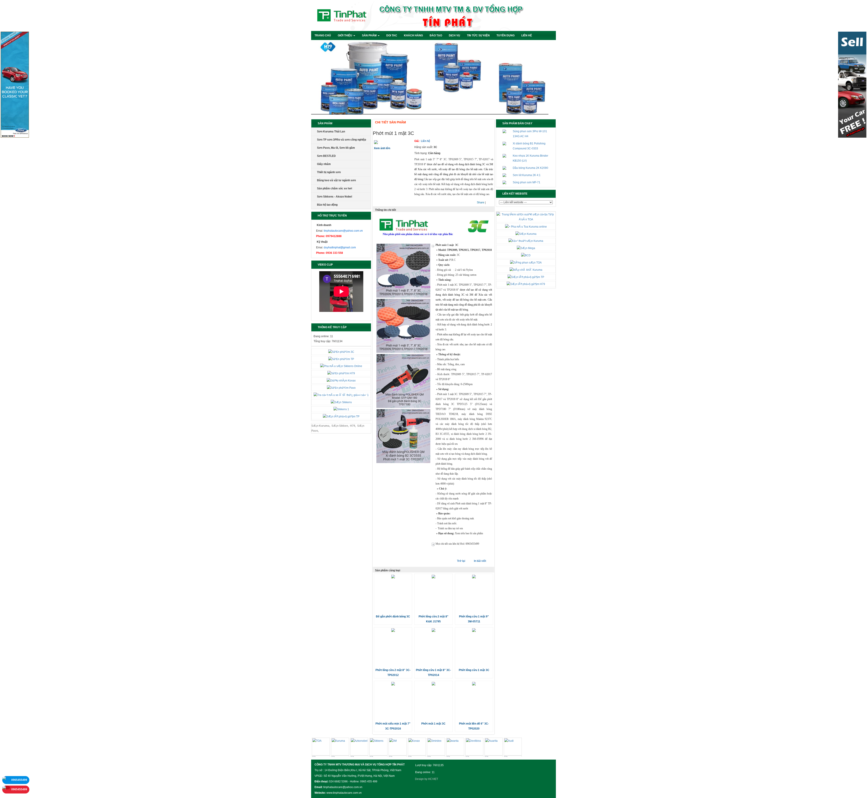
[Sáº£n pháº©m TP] (341, 358)
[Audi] (512, 747)
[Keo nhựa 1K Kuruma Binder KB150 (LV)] (504, 155)
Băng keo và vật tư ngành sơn (336, 180)
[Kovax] (416, 747)
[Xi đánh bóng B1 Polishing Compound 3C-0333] (504, 143)
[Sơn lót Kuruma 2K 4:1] (504, 175)
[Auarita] (493, 747)
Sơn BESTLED (326, 156)
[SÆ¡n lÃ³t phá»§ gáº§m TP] (341, 416)
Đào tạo (436, 35)
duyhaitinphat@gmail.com (340, 247)
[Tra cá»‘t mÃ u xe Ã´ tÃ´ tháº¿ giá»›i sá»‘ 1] (341, 394)
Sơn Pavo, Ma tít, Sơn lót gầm (336, 147)
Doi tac (391, 35)
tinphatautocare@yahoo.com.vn (343, 230)
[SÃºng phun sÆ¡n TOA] (526, 262)
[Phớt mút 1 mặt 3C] (376, 142)
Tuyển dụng (505, 35)
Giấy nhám (324, 164)
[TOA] (320, 747)
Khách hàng (413, 35)
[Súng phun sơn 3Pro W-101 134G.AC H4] (504, 131)
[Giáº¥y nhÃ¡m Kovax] (341, 380)
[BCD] (526, 255)
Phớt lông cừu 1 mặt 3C (474, 670)
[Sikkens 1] (341, 409)
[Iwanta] (455, 747)
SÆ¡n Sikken (339, 425)
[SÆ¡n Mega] (526, 248)
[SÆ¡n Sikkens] (341, 402)
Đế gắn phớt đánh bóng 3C (393, 616)
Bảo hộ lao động (327, 204)
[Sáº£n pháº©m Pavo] (341, 387)
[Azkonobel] (359, 747)
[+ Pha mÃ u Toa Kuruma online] (526, 226)
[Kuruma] (340, 747)
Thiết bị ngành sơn (329, 172)
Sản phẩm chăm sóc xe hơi (334, 188)
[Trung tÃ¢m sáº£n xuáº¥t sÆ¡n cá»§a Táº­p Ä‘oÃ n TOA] (525, 216)
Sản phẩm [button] (369, 35)
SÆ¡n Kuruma (320, 425)
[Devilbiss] (474, 747)
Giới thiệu (345, 35)
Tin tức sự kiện (478, 35)
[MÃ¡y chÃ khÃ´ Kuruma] (526, 269)
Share (480, 202)
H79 (352, 425)
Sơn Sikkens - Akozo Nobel (334, 196)
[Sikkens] (378, 747)
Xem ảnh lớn (382, 148)
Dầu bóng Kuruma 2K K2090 (530, 167)
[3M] (397, 747)
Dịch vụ (454, 35)
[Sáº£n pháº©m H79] (341, 373)
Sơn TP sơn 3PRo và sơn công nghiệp (341, 139)
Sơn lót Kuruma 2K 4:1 (527, 175)
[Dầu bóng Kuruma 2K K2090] (504, 167)
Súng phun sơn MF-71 (526, 182)
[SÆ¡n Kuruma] (525, 233)
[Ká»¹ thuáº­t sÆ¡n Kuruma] (525, 240)
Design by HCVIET (426, 779)
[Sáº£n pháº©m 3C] (341, 351)
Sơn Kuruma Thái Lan (331, 131)
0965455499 (19, 780)
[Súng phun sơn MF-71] (504, 182)
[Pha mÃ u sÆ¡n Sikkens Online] (341, 366)
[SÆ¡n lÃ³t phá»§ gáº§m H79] (526, 284)
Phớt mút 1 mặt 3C (433, 723)
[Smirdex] (436, 747)
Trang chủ (323, 35)
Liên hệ (526, 35)
